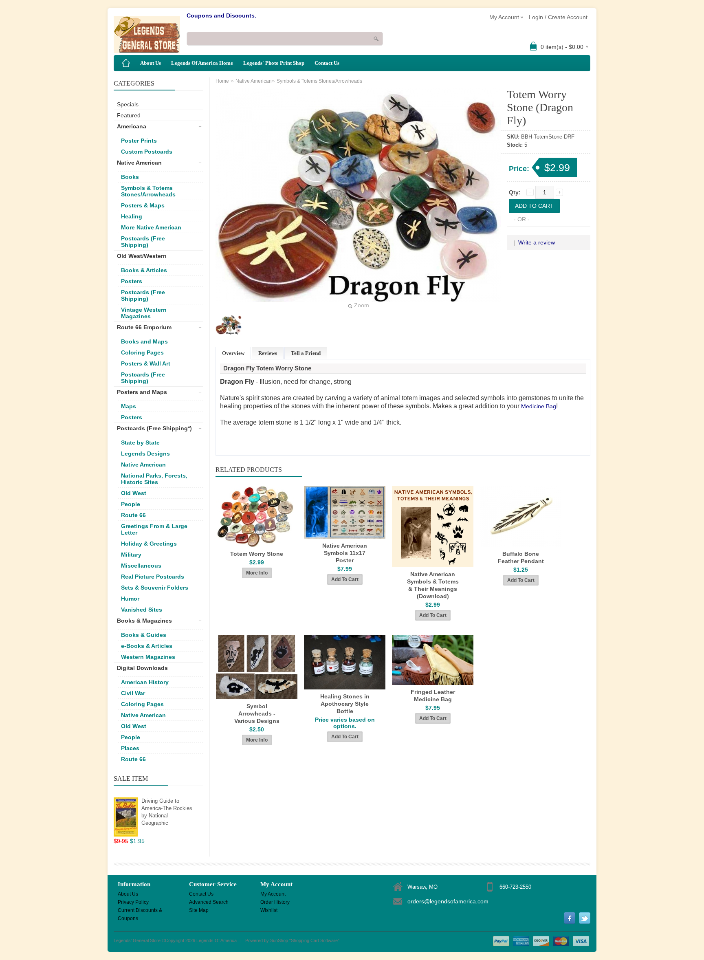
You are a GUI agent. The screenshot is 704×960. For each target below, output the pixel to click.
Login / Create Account (558, 17)
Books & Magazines (144, 620)
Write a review (536, 242)
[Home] (126, 63)
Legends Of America (216, 940)
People (130, 504)
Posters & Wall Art (145, 363)
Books (130, 177)
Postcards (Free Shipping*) (154, 428)
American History (145, 682)
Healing (131, 216)
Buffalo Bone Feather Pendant (521, 557)
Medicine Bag (538, 406)
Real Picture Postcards (152, 576)
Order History (275, 902)
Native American (139, 162)
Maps (128, 406)
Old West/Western (142, 256)
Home (222, 81)
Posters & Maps (143, 205)
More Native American (151, 227)
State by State (140, 442)
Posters (131, 281)
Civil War (133, 693)
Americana (131, 126)
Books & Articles (144, 270)
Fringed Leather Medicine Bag (433, 695)
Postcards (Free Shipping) (143, 241)
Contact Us (327, 63)
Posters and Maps (142, 392)
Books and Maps (144, 341)
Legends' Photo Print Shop (273, 63)
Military (131, 554)
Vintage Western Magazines (144, 312)
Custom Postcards (146, 151)
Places (130, 748)
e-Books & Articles (146, 646)
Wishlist (268, 910)
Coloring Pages (142, 352)
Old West (133, 493)
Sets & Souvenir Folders (154, 587)
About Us (150, 63)
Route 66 (133, 515)
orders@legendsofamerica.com (447, 901)
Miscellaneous (141, 565)
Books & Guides (143, 635)
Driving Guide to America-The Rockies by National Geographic (166, 812)
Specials (128, 104)
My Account (273, 894)
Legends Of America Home (202, 63)
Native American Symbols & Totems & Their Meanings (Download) (433, 585)
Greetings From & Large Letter (154, 529)
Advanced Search (209, 902)
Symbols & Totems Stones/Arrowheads (148, 191)
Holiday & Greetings (149, 543)
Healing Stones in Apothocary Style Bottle (345, 703)
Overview (233, 353)
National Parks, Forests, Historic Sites (154, 478)
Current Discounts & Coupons (140, 910)
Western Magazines (148, 657)
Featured (129, 115)
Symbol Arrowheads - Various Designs (256, 713)
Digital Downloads (142, 668)
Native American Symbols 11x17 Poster (344, 553)
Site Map (199, 910)
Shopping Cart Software (314, 940)
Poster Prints (139, 140)
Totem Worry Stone (256, 553)
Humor (130, 598)
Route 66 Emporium (144, 327)
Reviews (267, 353)
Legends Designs (145, 453)
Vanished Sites (141, 609)
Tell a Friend (306, 353)
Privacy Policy (133, 902)
